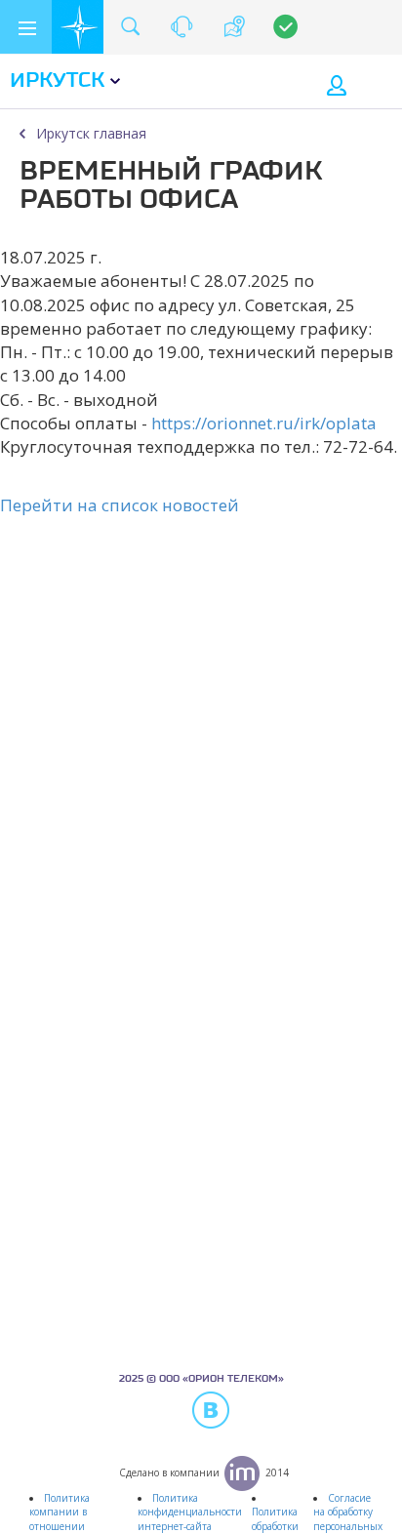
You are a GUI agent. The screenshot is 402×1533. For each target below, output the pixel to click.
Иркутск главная (91, 133)
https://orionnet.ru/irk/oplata (264, 423)
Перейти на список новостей (119, 505)
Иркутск (57, 81)
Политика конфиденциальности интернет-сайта (190, 1512)
